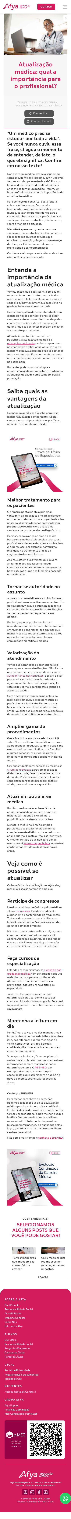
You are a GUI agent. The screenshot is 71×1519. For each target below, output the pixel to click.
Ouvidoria (10, 1340)
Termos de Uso (13, 1379)
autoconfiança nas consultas (25, 676)
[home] (16, 7)
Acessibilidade (13, 1313)
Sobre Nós (11, 1322)
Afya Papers (11, 1405)
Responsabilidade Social (19, 1309)
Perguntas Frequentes (17, 1348)
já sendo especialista (36, 843)
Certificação (12, 1305)
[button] (63, 6)
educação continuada (21, 343)
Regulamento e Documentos (21, 1374)
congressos (23, 911)
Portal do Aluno (14, 1357)
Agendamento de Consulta (20, 1392)
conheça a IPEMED (50, 1138)
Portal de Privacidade (17, 1370)
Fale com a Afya (14, 1326)
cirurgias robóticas (19, 770)
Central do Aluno (15, 1352)
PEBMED (40, 1067)
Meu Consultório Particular (21, 1414)
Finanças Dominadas (17, 1409)
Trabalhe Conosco (15, 1318)
